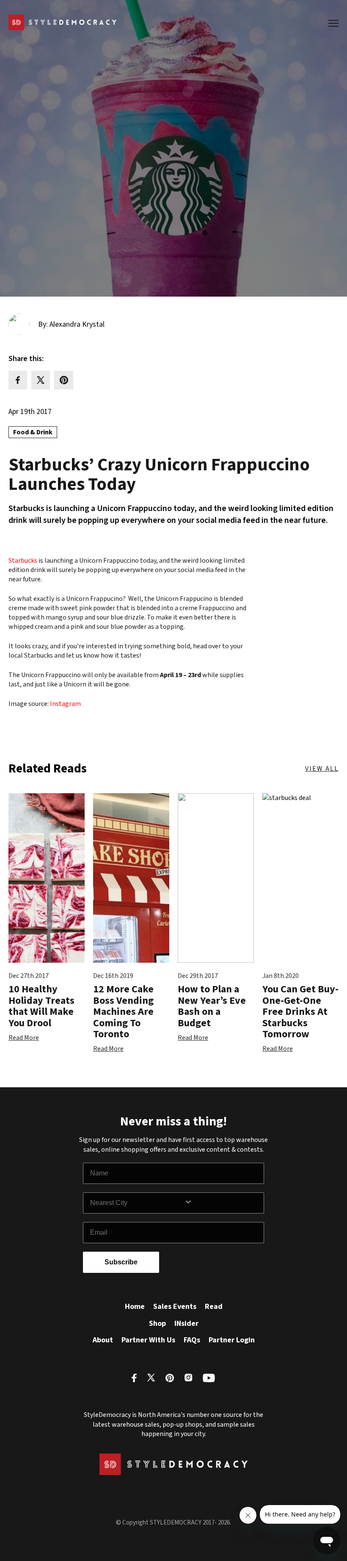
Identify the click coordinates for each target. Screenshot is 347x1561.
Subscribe (121, 1262)
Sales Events (174, 1306)
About (103, 1340)
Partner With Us (148, 1340)
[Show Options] (222, 1203)
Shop (157, 1323)
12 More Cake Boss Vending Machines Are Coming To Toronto (123, 1012)
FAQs (192, 1340)
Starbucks (22, 560)
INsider (186, 1323)
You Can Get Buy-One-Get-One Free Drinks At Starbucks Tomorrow (300, 1012)
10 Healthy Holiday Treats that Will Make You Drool (41, 1006)
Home (135, 1306)
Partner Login (232, 1340)
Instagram (65, 703)
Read (214, 1306)
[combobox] (137, 1203)
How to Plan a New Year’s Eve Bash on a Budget (212, 1006)
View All (322, 768)
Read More (23, 1037)
